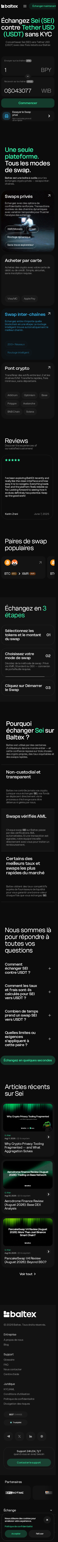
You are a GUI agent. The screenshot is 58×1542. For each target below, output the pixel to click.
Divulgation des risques (17, 1403)
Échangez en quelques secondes (28, 1060)
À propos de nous (13, 1339)
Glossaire (9, 1359)
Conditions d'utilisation (17, 1394)
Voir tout (26, 1274)
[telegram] (8, 1436)
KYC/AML (9, 1389)
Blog (6, 1344)
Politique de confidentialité (18, 1526)
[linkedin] (30, 1436)
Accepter (16, 1533)
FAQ (6, 1364)
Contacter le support (29, 1462)
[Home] (9, 6)
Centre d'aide (11, 1374)
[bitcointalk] (41, 1436)
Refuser (40, 1533)
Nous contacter (12, 1369)
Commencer (28, 103)
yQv (46, 91)
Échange (10, 1510)
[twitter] (19, 1436)
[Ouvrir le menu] (25, 6)
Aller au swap (27, 241)
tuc (45, 70)
